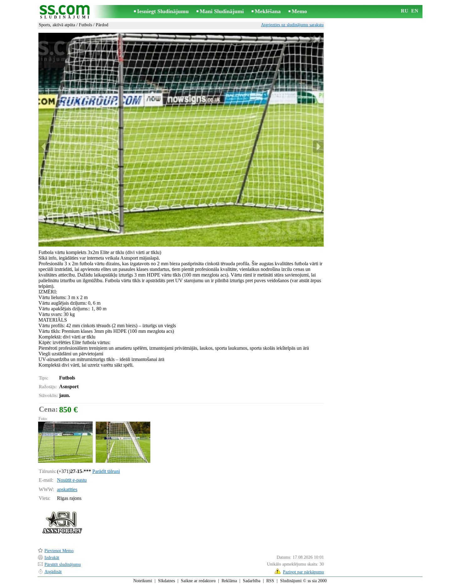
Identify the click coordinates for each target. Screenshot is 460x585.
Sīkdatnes (166, 580)
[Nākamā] (318, 146)
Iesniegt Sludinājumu (163, 11)
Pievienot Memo (59, 550)
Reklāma (229, 580)
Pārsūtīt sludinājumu (62, 564)
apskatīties (67, 489)
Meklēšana (268, 11)
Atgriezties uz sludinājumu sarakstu (292, 25)
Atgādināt (53, 571)
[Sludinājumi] (66, 12)
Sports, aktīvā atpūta (57, 25)
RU (404, 10)
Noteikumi (142, 580)
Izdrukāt (51, 557)
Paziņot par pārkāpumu (303, 572)
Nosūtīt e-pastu (72, 480)
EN (414, 10)
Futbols (85, 25)
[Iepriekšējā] (44, 146)
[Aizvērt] (317, 39)
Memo (299, 11)
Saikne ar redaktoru (198, 580)
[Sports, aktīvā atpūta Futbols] (65, 442)
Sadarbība (251, 580)
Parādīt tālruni (106, 471)
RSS (270, 580)
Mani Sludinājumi (222, 11)
